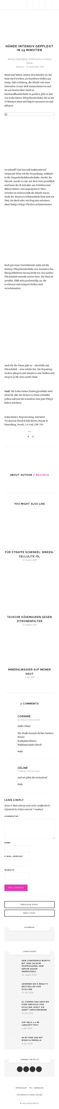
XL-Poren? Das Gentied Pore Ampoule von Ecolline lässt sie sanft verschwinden (35, 1006)
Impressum (21, 1088)
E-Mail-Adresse (14, 856)
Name (8, 843)
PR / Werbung (36, 1088)
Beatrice (42, 474)
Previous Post (29, 904)
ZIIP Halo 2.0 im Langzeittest (30, 1023)
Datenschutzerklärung (29, 1095)
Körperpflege (21, 59)
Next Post (29, 913)
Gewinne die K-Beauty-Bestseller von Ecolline (35, 986)
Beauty (11, 59)
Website (9, 870)
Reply (20, 751)
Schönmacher (35, 59)
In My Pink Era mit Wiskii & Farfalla (32, 1039)
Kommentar (12, 816)
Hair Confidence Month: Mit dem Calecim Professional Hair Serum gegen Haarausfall (36, 966)
